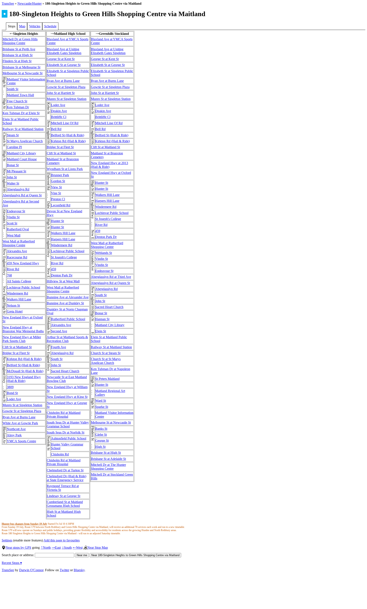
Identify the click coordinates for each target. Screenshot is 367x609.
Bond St (12, 393)
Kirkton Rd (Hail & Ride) (24, 359)
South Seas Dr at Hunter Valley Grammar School (68, 424)
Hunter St (57, 221)
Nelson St (13, 305)
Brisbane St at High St (17, 55)
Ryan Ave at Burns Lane (19, 417)
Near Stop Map (97, 547)
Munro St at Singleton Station (22, 405)
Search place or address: (18, 555)
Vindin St (13, 217)
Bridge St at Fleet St (16, 353)
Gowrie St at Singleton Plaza (22, 411)
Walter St (13, 183)
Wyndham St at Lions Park (65, 169)
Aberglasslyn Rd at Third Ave (111, 277)
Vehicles (34, 26)
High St (100, 446)
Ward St (100, 400)
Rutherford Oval (18, 229)
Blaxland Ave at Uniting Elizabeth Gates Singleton (64, 51)
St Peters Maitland (107, 379)
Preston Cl (58, 199)
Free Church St (17, 101)
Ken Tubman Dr (18, 107)
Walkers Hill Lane (19, 299)
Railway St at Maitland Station (23, 129)
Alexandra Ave (17, 251)
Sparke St (101, 407)
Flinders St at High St (17, 61)
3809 (10, 387)
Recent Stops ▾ (12, 563)
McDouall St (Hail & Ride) (25, 371)
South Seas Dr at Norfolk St (65, 432)
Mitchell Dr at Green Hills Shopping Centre (20, 41)
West (78, 547)
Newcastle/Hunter (29, 3)
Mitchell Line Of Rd (64, 123)
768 (9, 275)
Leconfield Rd (60, 205)
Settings (7, 540)
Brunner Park (60, 175)
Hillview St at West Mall (63, 281)
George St (102, 440)
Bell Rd (56, 129)
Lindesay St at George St (63, 496)
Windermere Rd (17, 293)
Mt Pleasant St (16, 171)
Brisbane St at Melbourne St (21, 67)
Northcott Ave (16, 429)
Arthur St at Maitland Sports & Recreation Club (67, 339)
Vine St (56, 193)
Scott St (12, 223)
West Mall (13, 235)
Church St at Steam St (105, 353)
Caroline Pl (14, 147)
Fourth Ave (58, 347)
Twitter (64, 570)
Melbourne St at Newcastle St (22, 73)
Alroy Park (14, 435)
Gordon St (58, 181)
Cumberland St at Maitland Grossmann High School (65, 504)
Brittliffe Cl (58, 117)
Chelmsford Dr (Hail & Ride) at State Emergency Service (66, 478)
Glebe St (101, 434)
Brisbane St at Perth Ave (19, 49)
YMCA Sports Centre (21, 441)
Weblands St (103, 253)
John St (12, 177)
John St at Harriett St (61, 93)
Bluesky (79, 570)
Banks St (101, 428)
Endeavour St (16, 211)
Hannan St (102, 319)
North (46, 547)
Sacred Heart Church (65, 371)
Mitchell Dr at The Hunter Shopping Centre (108, 466)
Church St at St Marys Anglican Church (106, 361)
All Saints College (19, 281)
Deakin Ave (59, 111)
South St (56, 359)
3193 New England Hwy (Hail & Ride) (24, 379)
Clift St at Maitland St (17, 347)
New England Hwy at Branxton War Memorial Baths (23, 329)
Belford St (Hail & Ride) (23, 365)
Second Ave (59, 331)
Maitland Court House (22, 159)
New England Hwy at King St (67, 397)
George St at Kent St (61, 59)
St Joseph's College (64, 257)
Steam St (13, 135)
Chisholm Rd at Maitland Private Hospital (63, 414)
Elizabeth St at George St (63, 65)
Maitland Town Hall (20, 95)
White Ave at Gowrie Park (20, 423)
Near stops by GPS (18, 547)
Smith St (12, 89)
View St (56, 187)
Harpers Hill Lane (63, 239)
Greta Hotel (15, 311)
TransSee (8, 3)
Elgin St (100, 331)
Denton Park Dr (61, 275)
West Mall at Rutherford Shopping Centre (19, 243)
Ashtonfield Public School (68, 438)
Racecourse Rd (17, 257)
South (67, 547)
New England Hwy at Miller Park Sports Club (22, 339)
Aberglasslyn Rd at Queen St (22, 195)
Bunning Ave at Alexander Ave (68, 297)
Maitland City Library (21, 153)
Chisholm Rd (60, 454)
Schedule (50, 26)
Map (22, 26)
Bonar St (13, 165)
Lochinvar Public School (23, 287)
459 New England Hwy (23, 263)
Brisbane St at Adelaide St (108, 459)
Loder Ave (14, 399)
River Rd (13, 269)
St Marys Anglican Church (25, 141)
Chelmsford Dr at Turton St (65, 470)
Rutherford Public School (68, 319)
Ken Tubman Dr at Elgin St (21, 113)
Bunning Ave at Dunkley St (65, 303)
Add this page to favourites (62, 540)
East (56, 547)
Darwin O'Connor (31, 570)
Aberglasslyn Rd (18, 189)
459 (53, 269)
